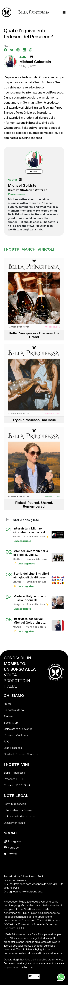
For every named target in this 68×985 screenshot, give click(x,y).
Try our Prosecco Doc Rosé (34, 420)
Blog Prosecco (13, 748)
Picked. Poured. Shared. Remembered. (34, 505)
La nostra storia (14, 710)
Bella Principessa (14, 773)
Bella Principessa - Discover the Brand (34, 335)
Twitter (12, 854)
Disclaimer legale (14, 823)
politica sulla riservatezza (19, 816)
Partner (8, 716)
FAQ (6, 741)
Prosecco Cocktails (16, 735)
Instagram (14, 841)
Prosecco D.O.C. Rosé (17, 785)
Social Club (11, 723)
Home (7, 704)
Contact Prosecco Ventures (21, 754)
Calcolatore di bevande (18, 729)
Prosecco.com (22, 884)
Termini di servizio (15, 804)
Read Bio (34, 171)
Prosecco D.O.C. (13, 779)
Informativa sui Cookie (18, 810)
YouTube (13, 847)
